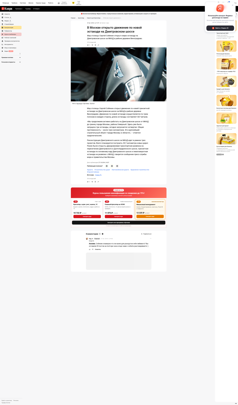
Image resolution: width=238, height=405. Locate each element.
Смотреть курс (87, 216)
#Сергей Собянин (93, 172)
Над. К (91, 238)
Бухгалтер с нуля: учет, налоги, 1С (85, 204)
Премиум (18, 9)
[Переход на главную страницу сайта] (6, 8)
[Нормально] (112, 166)
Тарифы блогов (5, 402)
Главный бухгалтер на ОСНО (115, 204)
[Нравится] (92, 45)
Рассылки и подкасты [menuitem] (8, 62)
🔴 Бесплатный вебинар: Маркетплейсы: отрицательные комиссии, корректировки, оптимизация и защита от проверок (118, 13)
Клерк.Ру (91, 241)
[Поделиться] (98, 45)
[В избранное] (95, 45)
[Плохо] (117, 166)
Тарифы (28, 9)
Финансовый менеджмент (145, 204)
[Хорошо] (107, 166)
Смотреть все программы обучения (118, 222)
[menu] (11, 32)
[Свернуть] (236, 403)
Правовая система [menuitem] (7, 57)
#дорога (90, 170)
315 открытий (91, 178)
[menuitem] (11, 14)
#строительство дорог (102, 170)
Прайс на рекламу (6, 400)
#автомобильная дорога (120, 170)
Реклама (15, 400)
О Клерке (36, 9)
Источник (90, 175)
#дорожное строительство (140, 170)
